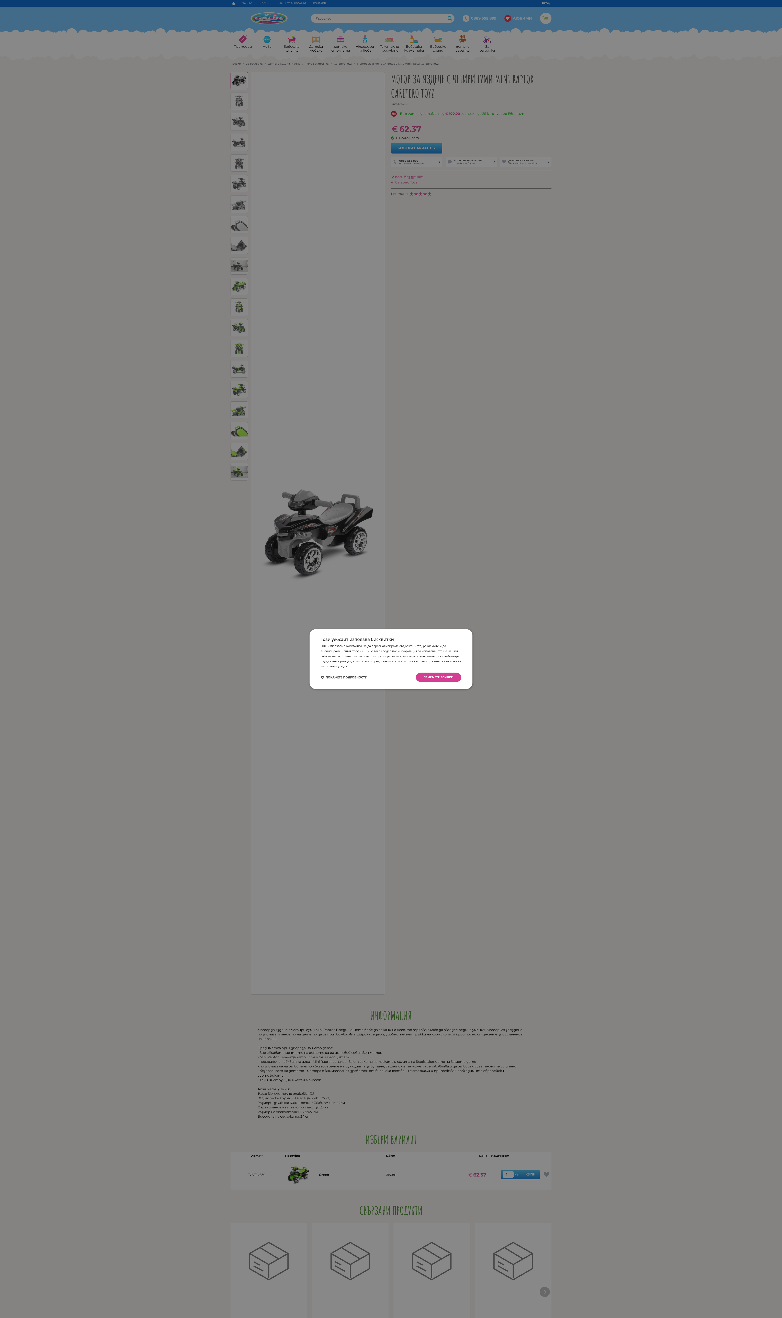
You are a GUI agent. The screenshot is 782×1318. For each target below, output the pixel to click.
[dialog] (391, 659)
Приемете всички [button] (439, 677)
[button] (344, 677)
